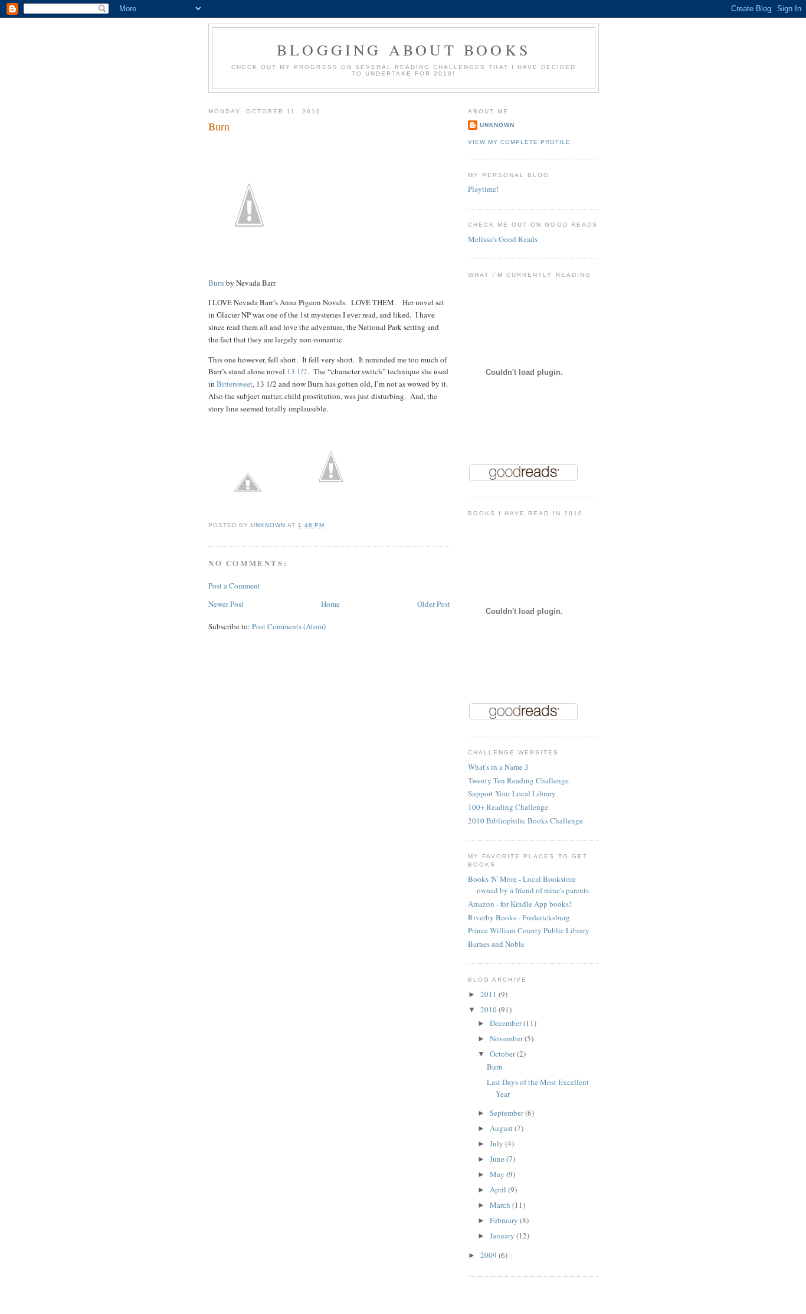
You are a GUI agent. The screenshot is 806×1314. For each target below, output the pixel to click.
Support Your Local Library (512, 793)
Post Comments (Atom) (289, 626)
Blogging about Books (403, 50)
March (501, 1204)
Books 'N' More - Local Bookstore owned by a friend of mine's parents (528, 885)
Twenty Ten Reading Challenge (518, 780)
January (503, 1235)
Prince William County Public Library (528, 930)
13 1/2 (297, 371)
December (506, 1023)
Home (330, 604)
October (503, 1053)
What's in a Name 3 (498, 766)
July (497, 1143)
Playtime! (483, 189)
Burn (216, 282)
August (502, 1128)
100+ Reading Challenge (508, 807)
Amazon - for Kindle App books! (519, 903)
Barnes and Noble (496, 944)
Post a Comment (234, 585)
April (499, 1189)
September (507, 1112)
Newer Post (226, 604)
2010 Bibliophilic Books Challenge (525, 820)
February (505, 1220)
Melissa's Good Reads (503, 239)
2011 (489, 994)
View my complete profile (519, 142)
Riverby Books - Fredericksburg (519, 917)
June (498, 1158)
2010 (489, 1009)
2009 (489, 1255)
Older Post (433, 604)
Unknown (497, 125)
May (498, 1174)
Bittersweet (235, 383)
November (507, 1038)
